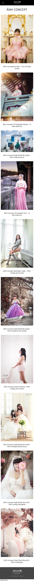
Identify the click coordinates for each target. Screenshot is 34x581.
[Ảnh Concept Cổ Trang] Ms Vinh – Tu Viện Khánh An (17, 214)
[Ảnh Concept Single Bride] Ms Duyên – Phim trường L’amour (17, 156)
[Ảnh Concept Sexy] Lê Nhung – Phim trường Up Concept (17, 388)
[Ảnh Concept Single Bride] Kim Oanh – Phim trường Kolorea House (17, 446)
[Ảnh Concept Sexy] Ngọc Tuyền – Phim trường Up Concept (17, 272)
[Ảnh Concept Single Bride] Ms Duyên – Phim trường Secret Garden (17, 330)
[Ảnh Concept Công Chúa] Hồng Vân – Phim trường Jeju (17, 561)
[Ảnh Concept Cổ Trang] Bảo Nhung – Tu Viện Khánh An (17, 125)
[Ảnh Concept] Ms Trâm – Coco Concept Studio (17, 67)
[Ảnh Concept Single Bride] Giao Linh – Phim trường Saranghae (17, 503)
